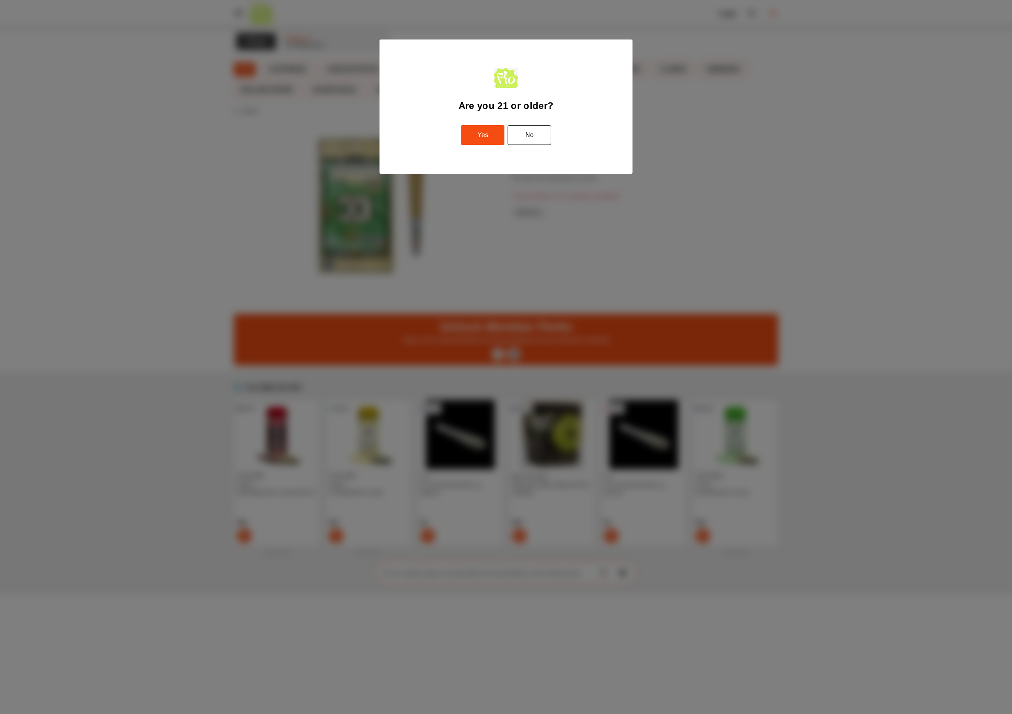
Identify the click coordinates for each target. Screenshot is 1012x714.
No (529, 135)
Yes (483, 135)
